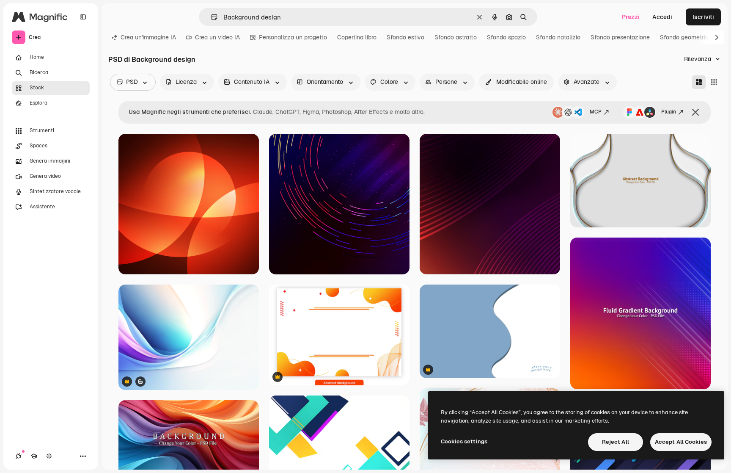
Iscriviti (703, 17)
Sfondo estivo (405, 37)
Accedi (662, 17)
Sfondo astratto (455, 37)
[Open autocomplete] (211, 17)
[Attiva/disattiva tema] (49, 456)
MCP (596, 111)
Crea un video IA (217, 37)
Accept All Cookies (681, 441)
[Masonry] (699, 82)
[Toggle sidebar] (83, 17)
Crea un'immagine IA (148, 37)
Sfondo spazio (506, 37)
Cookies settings (464, 441)
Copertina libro (356, 37)
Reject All (615, 441)
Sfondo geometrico (686, 37)
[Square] (714, 82)
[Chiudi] (695, 112)
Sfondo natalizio (558, 37)
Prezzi (631, 17)
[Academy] (34, 456)
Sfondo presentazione (620, 37)
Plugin (668, 111)
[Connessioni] (18, 456)
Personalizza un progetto (293, 37)
